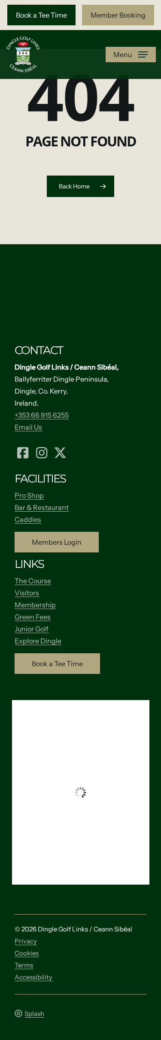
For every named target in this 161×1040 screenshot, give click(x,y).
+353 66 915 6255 (42, 415)
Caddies (28, 519)
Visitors (27, 592)
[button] (41, 15)
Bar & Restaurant (42, 507)
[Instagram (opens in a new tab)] (41, 452)
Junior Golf (32, 629)
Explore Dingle (38, 641)
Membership (35, 604)
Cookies (27, 953)
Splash (34, 1014)
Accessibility (33, 977)
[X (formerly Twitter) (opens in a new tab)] (60, 452)
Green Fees (33, 616)
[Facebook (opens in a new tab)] (23, 452)
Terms (24, 965)
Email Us (28, 427)
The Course (33, 580)
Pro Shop (29, 495)
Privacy (26, 941)
